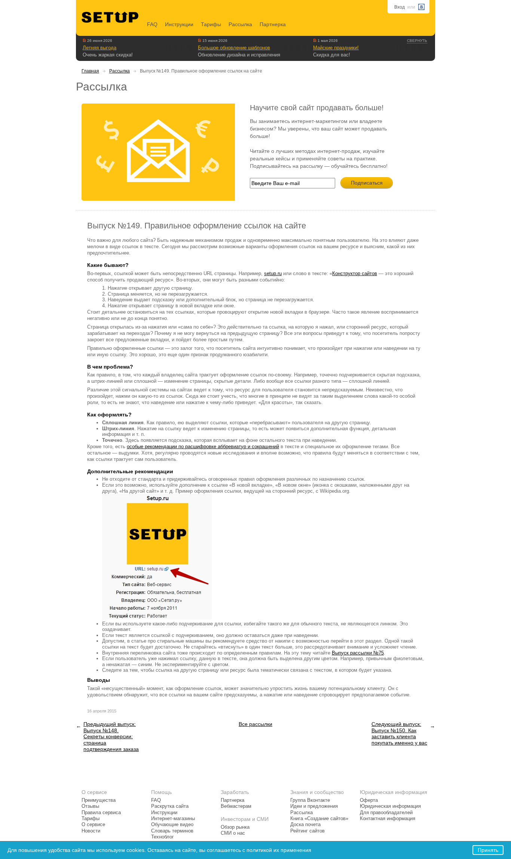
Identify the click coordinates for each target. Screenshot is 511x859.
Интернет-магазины (173, 818)
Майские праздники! (336, 47)
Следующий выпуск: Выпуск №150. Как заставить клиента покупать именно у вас (399, 733)
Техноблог (162, 837)
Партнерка (273, 24)
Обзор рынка (235, 827)
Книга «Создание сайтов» (319, 818)
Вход (399, 7)
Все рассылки (255, 724)
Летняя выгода (99, 47)
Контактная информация (387, 818)
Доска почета (305, 824)
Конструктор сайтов (354, 273)
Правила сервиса (101, 812)
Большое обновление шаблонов (234, 47)
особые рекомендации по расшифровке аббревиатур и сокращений (203, 446)
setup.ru (273, 273)
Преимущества (99, 800)
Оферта (369, 800)
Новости (91, 831)
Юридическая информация (390, 806)
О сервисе (93, 824)
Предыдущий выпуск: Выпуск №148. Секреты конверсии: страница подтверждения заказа (111, 736)
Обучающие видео (172, 824)
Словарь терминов (172, 831)
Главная (90, 71)
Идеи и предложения (314, 806)
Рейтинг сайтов (307, 831)
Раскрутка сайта (170, 806)
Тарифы (211, 24)
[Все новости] (84, 40)
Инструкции (179, 24)
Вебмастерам (236, 806)
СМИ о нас (233, 833)
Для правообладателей (386, 812)
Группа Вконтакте (310, 800)
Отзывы (90, 806)
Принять (488, 850)
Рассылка (240, 24)
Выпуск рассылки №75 (358, 653)
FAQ (152, 24)
